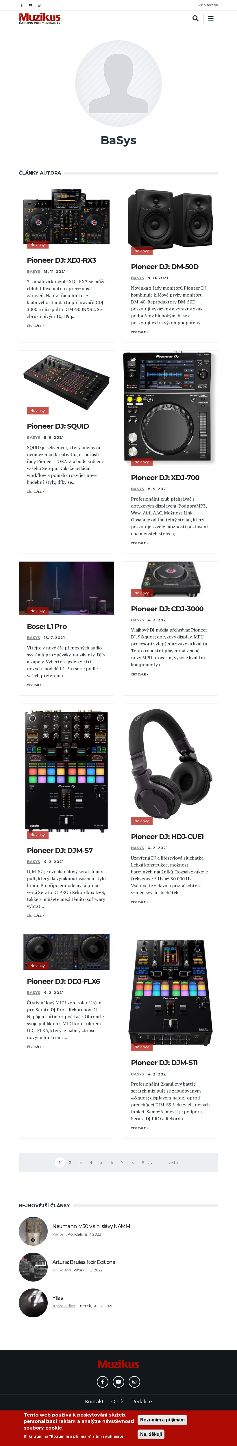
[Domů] (40, 18)
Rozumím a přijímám (162, 1419)
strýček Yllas (63, 1306)
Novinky (37, 244)
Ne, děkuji (151, 1434)
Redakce (142, 1401)
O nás (117, 1401)
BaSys (33, 271)
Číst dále (35, 325)
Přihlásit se (208, 5)
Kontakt (94, 1401)
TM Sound (61, 1270)
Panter (58, 1234)
